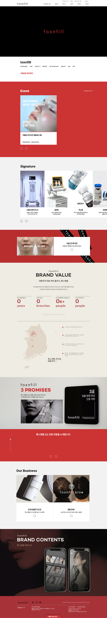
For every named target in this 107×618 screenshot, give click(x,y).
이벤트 (71, 4)
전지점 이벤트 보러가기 (88, 91)
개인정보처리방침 (81, 607)
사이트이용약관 (71, 607)
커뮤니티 (64, 4)
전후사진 (87, 4)
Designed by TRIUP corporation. (84, 602)
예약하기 (79, 4)
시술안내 (56, 4)
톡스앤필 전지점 (54, 360)
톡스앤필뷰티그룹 (46, 4)
